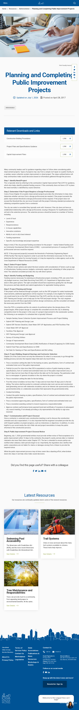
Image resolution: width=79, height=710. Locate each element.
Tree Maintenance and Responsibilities (19, 591)
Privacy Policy (7, 660)
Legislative (19, 660)
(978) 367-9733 (49, 663)
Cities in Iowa (6, 650)
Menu (5, 3)
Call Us (48, 651)
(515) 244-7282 (51, 661)
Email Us (58, 651)
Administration (24, 9)
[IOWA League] (41, 3)
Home (4, 9)
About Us (5, 657)
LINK (64, 138)
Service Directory (7, 652)
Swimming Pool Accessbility (15, 540)
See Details (11, 554)
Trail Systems (51, 538)
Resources (13, 9)
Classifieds (5, 647)
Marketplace (20, 657)
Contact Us (19, 654)
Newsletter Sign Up (55, 684)
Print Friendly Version (65, 65)
